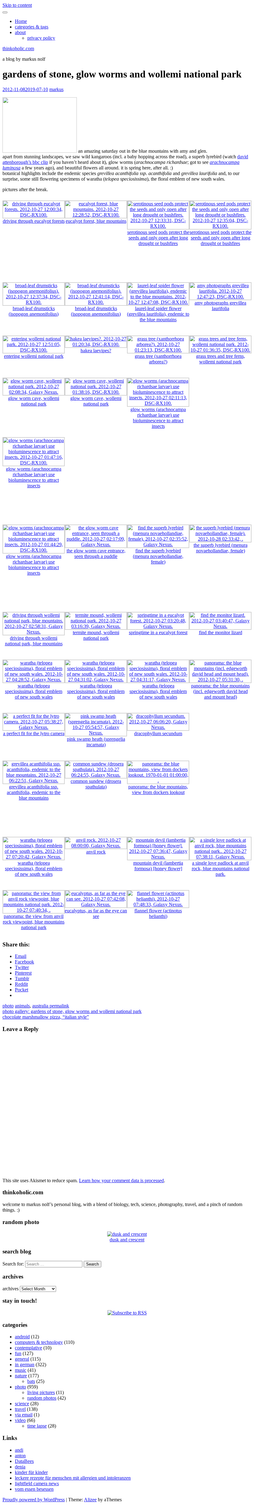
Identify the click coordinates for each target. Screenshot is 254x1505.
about (20, 32)
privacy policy (41, 38)
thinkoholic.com (18, 48)
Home (21, 21)
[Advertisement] (127, 265)
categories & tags (31, 26)
